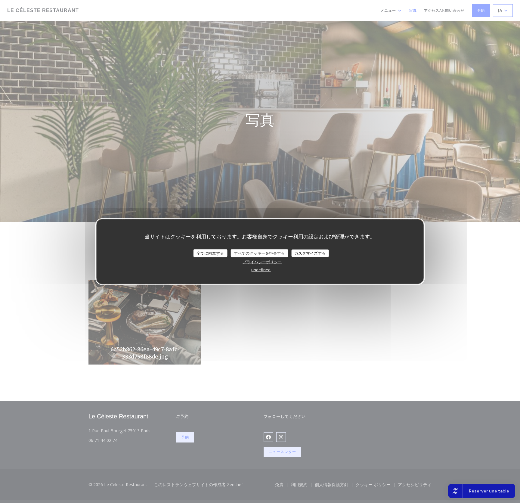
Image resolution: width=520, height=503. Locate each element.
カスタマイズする (310, 253)
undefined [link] (261, 269)
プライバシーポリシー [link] (262, 262)
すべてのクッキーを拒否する (259, 253)
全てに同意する (210, 253)
